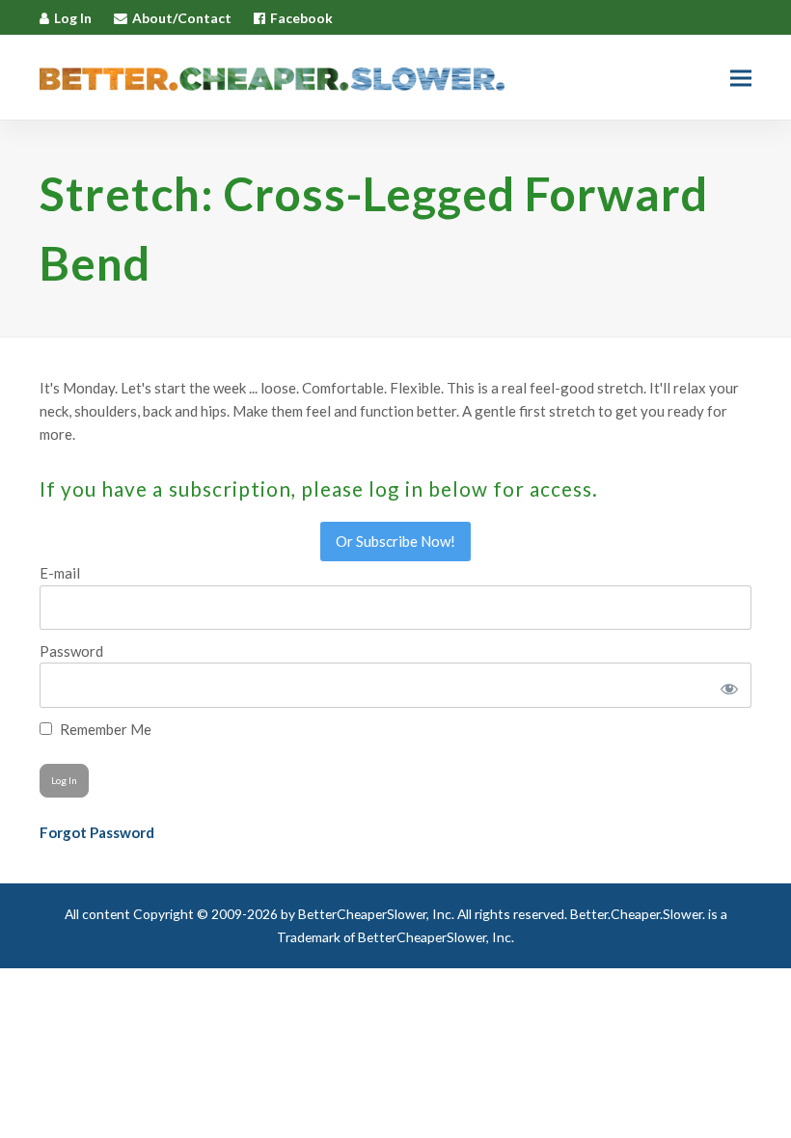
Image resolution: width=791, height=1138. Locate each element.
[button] (740, 77)
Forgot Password (97, 832)
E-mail (60, 573)
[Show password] (725, 685)
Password (71, 651)
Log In (73, 18)
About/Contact (182, 18)
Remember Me (104, 729)
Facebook (301, 18)
